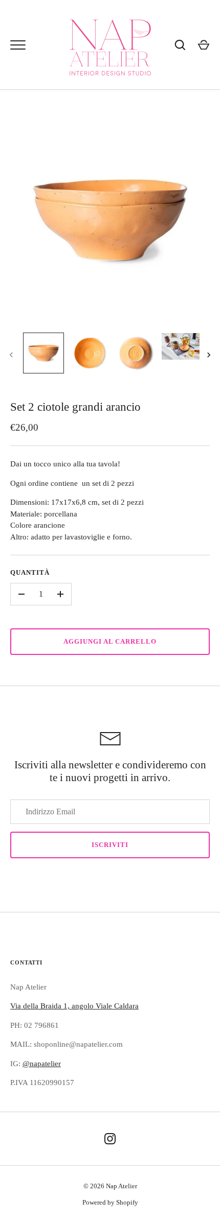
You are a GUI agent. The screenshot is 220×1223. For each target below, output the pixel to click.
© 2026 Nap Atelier (110, 1186)
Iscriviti (110, 845)
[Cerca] (180, 45)
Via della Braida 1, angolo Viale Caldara (74, 1006)
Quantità (30, 572)
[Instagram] (110, 1138)
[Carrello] (203, 45)
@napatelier (42, 1064)
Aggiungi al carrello (110, 641)
